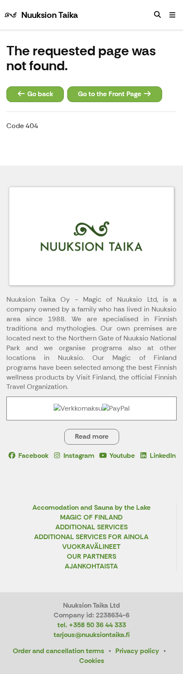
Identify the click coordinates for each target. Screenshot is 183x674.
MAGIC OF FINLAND (91, 518)
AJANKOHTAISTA (91, 567)
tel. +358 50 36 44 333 (91, 624)
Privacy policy (137, 650)
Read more (92, 436)
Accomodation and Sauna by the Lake (91, 508)
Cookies (91, 660)
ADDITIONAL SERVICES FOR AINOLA (91, 537)
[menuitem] (157, 15)
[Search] (157, 15)
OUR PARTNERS (91, 557)
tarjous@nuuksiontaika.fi (92, 634)
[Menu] (172, 15)
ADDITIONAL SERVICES (91, 527)
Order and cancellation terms (58, 650)
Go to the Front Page (110, 93)
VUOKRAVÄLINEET (91, 547)
